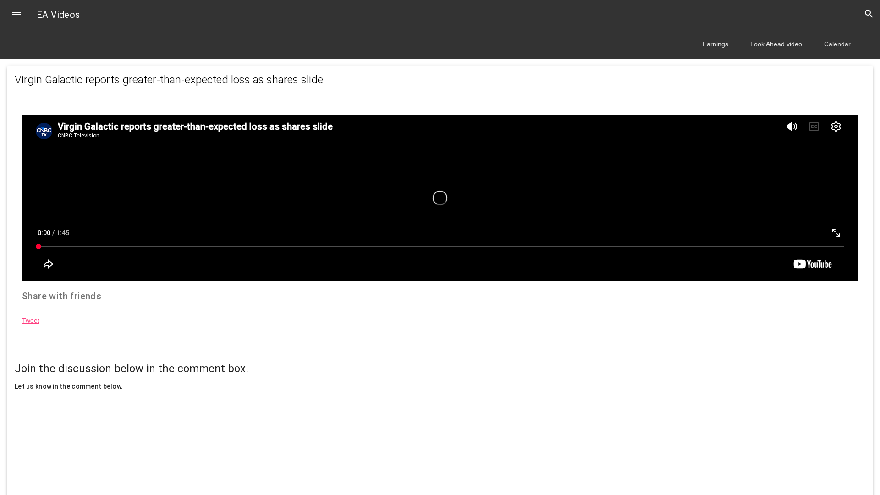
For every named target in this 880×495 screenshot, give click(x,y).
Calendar (837, 44)
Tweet (30, 320)
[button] (17, 16)
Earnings (715, 44)
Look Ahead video (776, 44)
